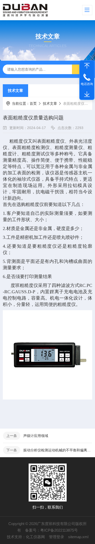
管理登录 (56, 537)
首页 (33, 103)
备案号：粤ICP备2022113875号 (51, 530)
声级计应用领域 (35, 436)
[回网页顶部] (87, 66)
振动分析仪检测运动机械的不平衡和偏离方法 (57, 450)
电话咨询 (87, 84)
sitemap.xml (78, 537)
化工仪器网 (35, 537)
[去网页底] (87, 94)
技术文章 (15, 90)
